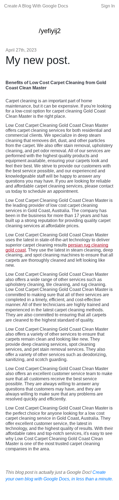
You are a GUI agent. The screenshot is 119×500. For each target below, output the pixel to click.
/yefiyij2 (50, 30)
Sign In (108, 6)
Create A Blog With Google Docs (36, 6)
